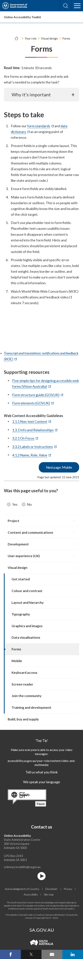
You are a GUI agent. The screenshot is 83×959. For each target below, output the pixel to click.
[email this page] (52, 954)
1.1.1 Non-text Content (31, 421)
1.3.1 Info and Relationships (34, 430)
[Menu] (77, 6)
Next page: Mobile (59, 467)
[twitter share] (31, 954)
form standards (40, 126)
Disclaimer (51, 888)
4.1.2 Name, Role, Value (31, 455)
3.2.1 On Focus (25, 438)
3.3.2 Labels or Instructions (34, 446)
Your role (30, 38)
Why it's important (31, 94)
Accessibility (31, 894)
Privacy (68, 888)
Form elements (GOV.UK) (33, 403)
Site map (48, 894)
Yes (15, 504)
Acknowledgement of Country (22, 888)
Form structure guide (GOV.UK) (37, 395)
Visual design (49, 38)
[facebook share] (10, 954)
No (29, 504)
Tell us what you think (41, 772)
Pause (41, 804)
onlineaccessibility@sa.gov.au (22, 867)
